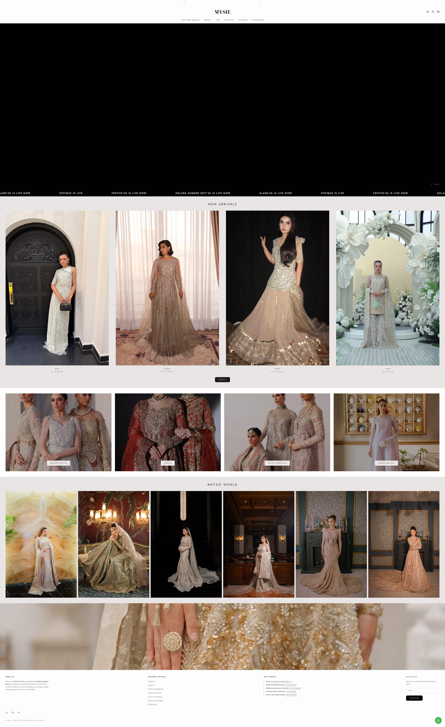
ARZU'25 (167, 463)
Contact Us (151, 681)
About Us (151, 685)
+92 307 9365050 (295, 688)
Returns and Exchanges (155, 700)
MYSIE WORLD (258, 20)
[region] (222, 106)
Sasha (167, 369)
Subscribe (414, 698)
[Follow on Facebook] (7, 712)
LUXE (218, 20)
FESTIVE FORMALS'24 (277, 463)
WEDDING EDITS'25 (58, 463)
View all (222, 379)
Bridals (207, 20)
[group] (222, 106)
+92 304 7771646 (291, 691)
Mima (57, 369)
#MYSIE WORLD (222, 484)
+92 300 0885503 (291, 685)
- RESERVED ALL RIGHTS (36, 720)
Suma (387, 369)
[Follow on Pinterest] (19, 712)
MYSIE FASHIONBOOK (155, 689)
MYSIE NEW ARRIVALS (190, 20)
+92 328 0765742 (291, 695)
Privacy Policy (152, 704)
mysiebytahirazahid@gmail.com (280, 681)
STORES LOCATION (154, 693)
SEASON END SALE (386, 463)
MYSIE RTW (229, 20)
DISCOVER (243, 20)
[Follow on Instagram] (13, 712)
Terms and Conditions (155, 697)
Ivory (277, 369)
